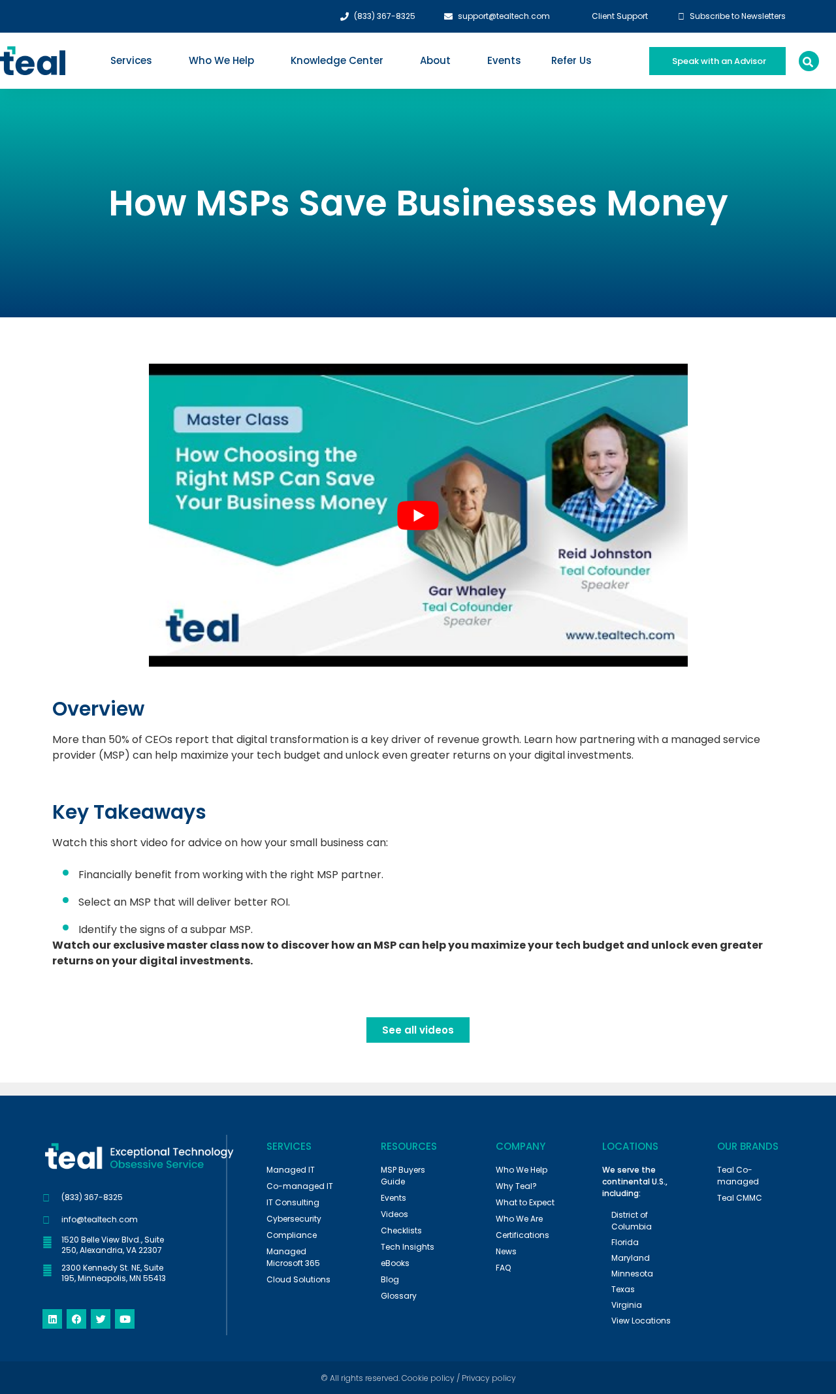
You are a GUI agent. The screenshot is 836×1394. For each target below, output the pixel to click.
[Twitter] (100, 1319)
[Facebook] (76, 1319)
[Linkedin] (52, 1319)
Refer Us (571, 60)
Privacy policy (489, 1378)
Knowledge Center (337, 60)
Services (131, 60)
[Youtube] (125, 1319)
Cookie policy (428, 1378)
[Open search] (808, 62)
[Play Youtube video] (418, 515)
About (435, 60)
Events (504, 60)
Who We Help (221, 60)
